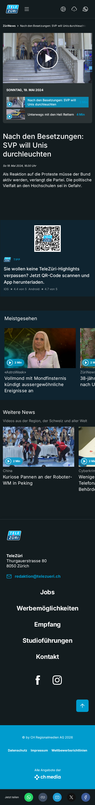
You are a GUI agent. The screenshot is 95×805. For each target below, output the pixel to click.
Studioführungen (47, 640)
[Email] (57, 797)
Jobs (47, 592)
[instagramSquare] (57, 680)
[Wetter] (74, 9)
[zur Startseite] (12, 9)
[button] (42, 797)
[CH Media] (47, 776)
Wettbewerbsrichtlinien (69, 750)
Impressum (39, 750)
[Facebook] (85, 797)
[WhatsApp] (28, 797)
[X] (71, 797)
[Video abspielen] (47, 58)
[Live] (63, 9)
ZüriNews (9, 25)
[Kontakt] (85, 9)
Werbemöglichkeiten (47, 608)
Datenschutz (17, 750)
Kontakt (47, 656)
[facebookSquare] (38, 680)
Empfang (47, 624)
